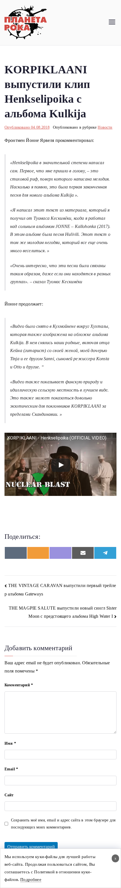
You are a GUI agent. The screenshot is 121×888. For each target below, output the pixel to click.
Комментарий (19, 685)
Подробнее (30, 879)
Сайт (9, 795)
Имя (10, 743)
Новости (105, 127)
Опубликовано (27, 127)
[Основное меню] (111, 22)
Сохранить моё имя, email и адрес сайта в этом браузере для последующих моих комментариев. (63, 823)
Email (11, 769)
